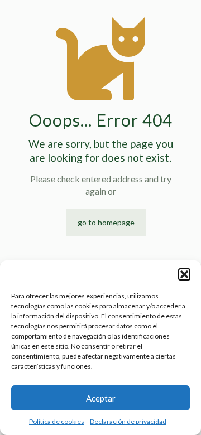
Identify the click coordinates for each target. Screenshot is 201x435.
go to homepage (106, 222)
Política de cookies (56, 421)
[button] (184, 274)
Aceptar (101, 398)
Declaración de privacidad (128, 421)
